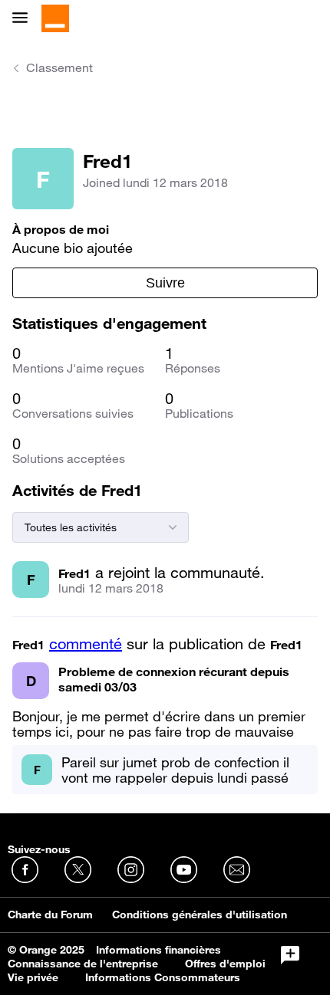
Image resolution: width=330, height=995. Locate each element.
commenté (85, 643)
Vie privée (33, 977)
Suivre (165, 283)
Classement (59, 67)
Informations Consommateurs (162, 977)
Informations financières (158, 950)
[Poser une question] (290, 955)
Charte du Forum (50, 914)
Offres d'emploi (225, 963)
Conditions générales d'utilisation (199, 914)
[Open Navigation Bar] (24, 19)
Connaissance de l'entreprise (83, 963)
